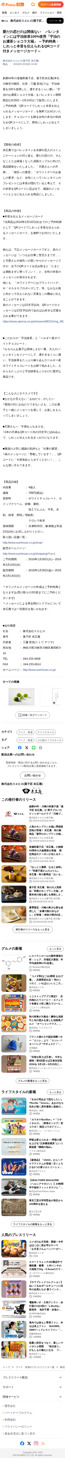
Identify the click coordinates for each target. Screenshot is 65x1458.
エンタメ (14, 12)
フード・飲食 (25, 732)
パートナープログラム (17, 1412)
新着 (4, 12)
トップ (6, 1367)
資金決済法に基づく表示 (19, 1433)
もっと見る (55, 948)
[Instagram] (36, 1443)
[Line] (33, 747)
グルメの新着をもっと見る (32, 1080)
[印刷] (40, 747)
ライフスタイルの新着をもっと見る (32, 1224)
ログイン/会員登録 (51, 4)
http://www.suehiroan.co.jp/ (39, 669)
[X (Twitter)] (26, 747)
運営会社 (9, 1405)
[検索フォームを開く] (33, 4)
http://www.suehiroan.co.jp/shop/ (22, 542)
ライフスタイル (45, 732)
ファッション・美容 (51, 12)
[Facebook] (19, 747)
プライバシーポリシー (17, 1426)
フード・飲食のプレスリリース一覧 (35, 1367)
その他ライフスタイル (49, 740)
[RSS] (43, 1443)
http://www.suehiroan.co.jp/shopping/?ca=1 (29, 553)
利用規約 (9, 1419)
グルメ (25, 12)
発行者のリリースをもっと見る (33, 929)
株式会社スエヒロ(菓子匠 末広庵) (21, 60)
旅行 (34, 12)
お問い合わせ (32, 775)
